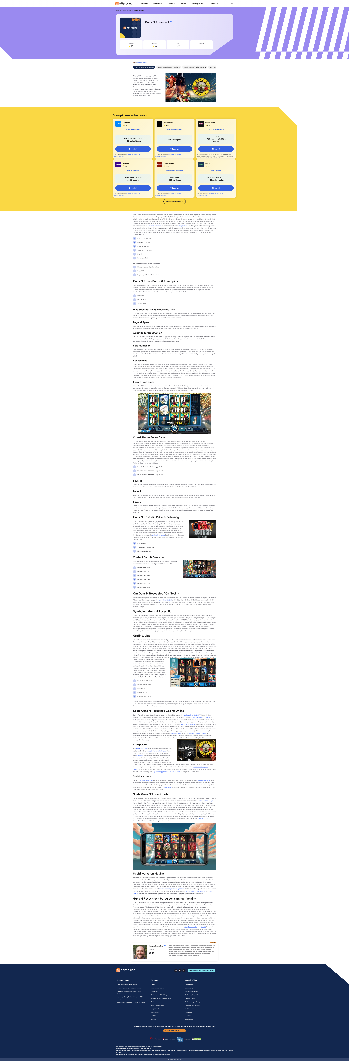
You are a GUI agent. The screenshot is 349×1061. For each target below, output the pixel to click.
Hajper (208, 163)
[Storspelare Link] (160, 124)
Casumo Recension (133, 170)
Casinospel (171, 4)
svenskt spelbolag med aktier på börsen (172, 889)
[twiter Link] (179, 970)
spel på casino (182, 226)
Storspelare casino (142, 748)
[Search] (231, 4)
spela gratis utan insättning (201, 717)
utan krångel (167, 787)
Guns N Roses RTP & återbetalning (194, 67)
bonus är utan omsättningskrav (157, 751)
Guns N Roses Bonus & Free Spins (168, 67)
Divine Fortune (200, 891)
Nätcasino (144, 4)
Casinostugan (169, 163)
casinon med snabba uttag (197, 733)
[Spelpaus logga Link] (165, 1039)
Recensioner (214, 4)
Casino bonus (157, 4)
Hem (117, 10)
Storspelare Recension (174, 129)
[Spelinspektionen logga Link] (180, 1039)
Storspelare (168, 123)
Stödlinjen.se (129, 154)
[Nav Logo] (123, 3)
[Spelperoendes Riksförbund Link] (173, 1039)
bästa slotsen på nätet (165, 600)
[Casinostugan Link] (160, 164)
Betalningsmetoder (198, 4)
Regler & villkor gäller (119, 156)
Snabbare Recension (133, 129)
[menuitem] (146, 3)
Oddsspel (183, 4)
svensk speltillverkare (154, 226)
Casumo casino (203, 818)
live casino (139, 755)
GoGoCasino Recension (216, 129)
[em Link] (153, 953)
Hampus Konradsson (142, 62)
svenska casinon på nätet (191, 715)
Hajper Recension (216, 170)
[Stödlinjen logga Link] (158, 1039)
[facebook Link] (183, 970)
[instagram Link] (175, 970)
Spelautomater (127, 10)
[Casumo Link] (118, 164)
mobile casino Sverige (206, 801)
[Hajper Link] (201, 164)
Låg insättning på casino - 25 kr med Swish (166, 772)
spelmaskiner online (158, 535)
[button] (192, 951)
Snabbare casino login (146, 780)
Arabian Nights (189, 891)
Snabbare (126, 123)
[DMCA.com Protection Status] (196, 1039)
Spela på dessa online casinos (144, 67)
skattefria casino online (187, 724)
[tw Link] (150, 953)
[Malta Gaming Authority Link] (187, 1039)
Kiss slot (203, 927)
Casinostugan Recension (174, 170)
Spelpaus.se (137, 154)
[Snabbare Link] (118, 124)
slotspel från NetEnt (204, 780)
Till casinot (133, 149)
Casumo (126, 163)
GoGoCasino (210, 123)
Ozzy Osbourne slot (190, 927)
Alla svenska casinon (173, 201)
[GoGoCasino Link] (201, 124)
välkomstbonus (176, 733)
